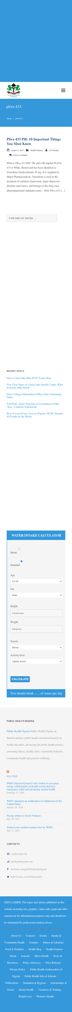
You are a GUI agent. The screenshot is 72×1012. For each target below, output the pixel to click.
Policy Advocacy (32, 962)
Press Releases (53, 962)
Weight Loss (25, 996)
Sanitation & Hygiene (34, 983)
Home (9, 118)
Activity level (17, 655)
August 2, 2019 (17, 150)
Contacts (30, 935)
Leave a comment (20, 155)
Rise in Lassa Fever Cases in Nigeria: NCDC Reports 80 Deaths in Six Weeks (35, 415)
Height (14, 606)
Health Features (36, 150)
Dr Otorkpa (54, 150)
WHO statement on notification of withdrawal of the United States (34, 802)
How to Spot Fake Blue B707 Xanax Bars (29, 378)
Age (12, 575)
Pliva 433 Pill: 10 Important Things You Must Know (34, 141)
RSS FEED (12, 776)
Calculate (20, 679)
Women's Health (45, 996)
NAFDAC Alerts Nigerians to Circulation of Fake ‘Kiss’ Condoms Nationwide (33, 405)
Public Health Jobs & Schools (40, 976)
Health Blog (34, 949)
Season (14, 641)
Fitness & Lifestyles (53, 942)
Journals (25, 956)
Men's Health (41, 956)
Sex (12, 589)
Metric (14, 552)
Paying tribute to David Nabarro (24, 815)
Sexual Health (26, 989)
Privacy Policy (17, 969)
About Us (16, 935)
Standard (15, 565)
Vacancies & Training (49, 989)
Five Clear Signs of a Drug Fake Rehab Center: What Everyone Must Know (35, 386)
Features (33, 942)
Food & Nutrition (14, 949)
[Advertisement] (36, 39)
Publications (12, 983)
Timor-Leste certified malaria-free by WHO (30, 827)
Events (43, 935)
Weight (14, 622)
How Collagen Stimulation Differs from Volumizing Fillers (34, 395)
